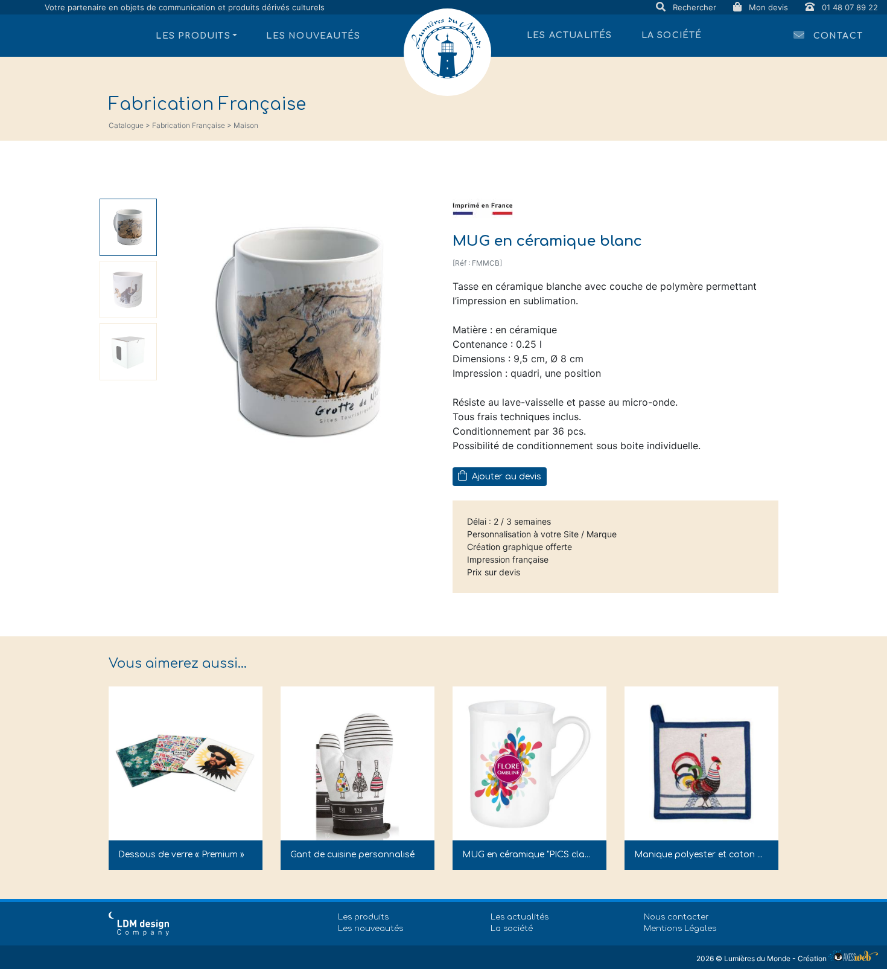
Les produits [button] (193, 35)
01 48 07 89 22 (848, 7)
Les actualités (569, 35)
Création (813, 958)
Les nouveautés (313, 35)
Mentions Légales (680, 928)
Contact (836, 35)
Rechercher (694, 7)
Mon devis (768, 7)
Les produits (363, 917)
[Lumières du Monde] (447, 52)
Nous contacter (676, 917)
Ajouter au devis (505, 476)
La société (671, 35)
